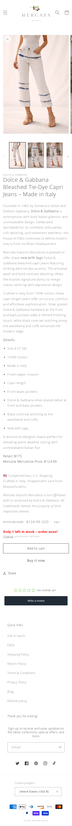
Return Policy (16, 664)
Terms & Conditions (21, 673)
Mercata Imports (40, 820)
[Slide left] (4, 156)
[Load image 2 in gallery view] (36, 155)
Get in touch (16, 636)
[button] (5, 12)
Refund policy (17, 701)
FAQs (11, 645)
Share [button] (12, 573)
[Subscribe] (59, 747)
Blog (10, 692)
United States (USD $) (34, 791)
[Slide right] (68, 156)
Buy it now (36, 560)
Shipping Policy (18, 654)
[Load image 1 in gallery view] (17, 155)
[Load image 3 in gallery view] (54, 155)
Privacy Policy (17, 682)
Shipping (8, 536)
